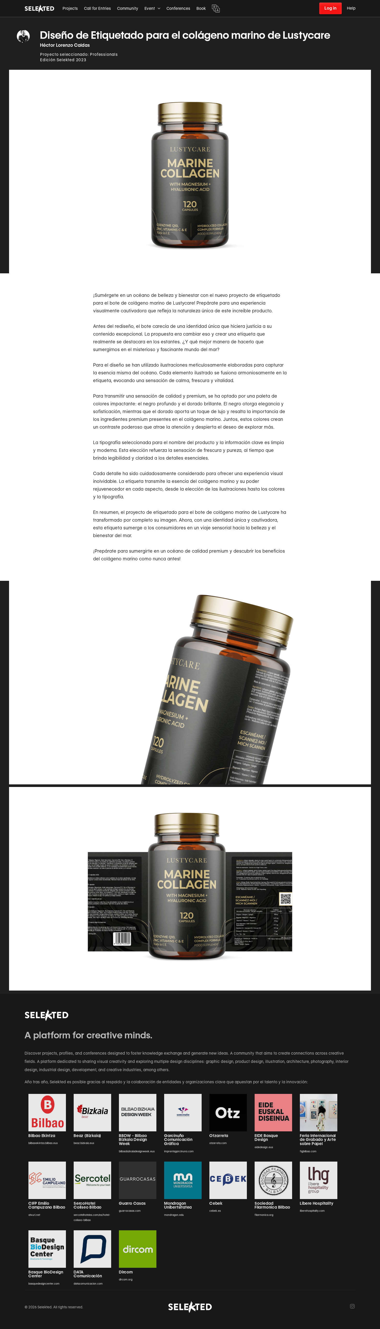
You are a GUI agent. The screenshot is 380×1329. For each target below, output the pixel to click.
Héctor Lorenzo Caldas (65, 45)
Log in (330, 8)
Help (351, 8)
